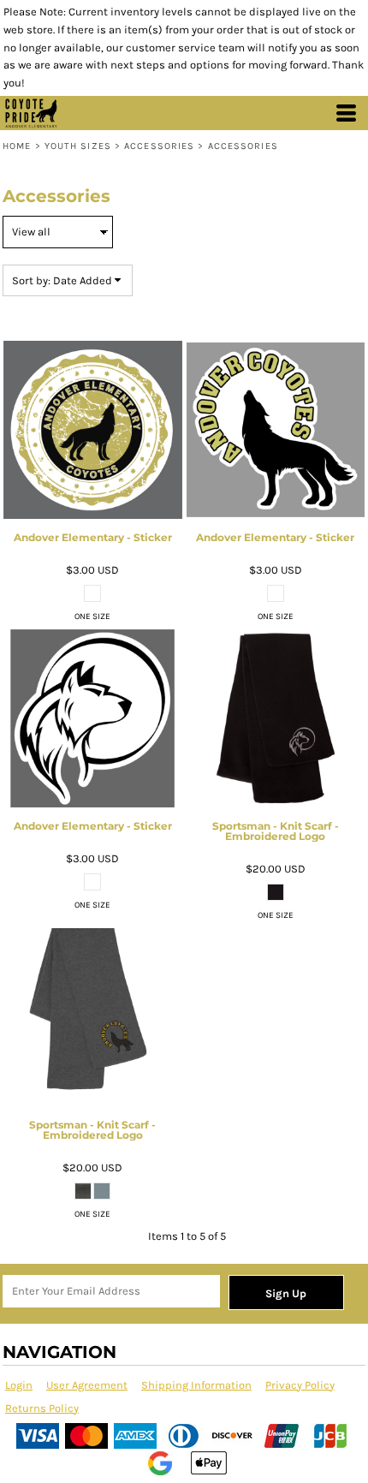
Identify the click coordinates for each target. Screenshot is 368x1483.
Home (17, 146)
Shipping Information (196, 1385)
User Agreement (87, 1385)
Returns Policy (42, 1408)
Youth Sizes (78, 146)
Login (19, 1385)
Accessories (159, 146)
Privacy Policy (300, 1385)
